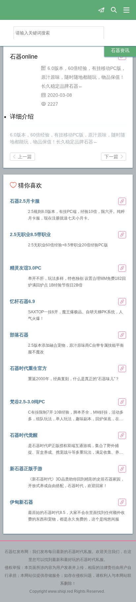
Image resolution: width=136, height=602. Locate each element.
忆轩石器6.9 (22, 301)
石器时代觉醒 (24, 435)
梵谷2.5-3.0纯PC (27, 401)
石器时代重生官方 (28, 368)
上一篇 (22, 156)
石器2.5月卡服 (25, 201)
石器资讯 (120, 50)
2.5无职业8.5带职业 (30, 234)
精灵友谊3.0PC (25, 268)
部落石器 (19, 334)
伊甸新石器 (21, 502)
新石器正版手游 (26, 468)
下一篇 (113, 156)
